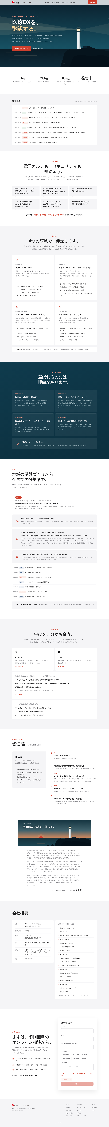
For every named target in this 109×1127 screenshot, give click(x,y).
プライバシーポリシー (82, 1115)
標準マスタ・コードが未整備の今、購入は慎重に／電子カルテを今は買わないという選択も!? (42, 683)
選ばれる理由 (55, 2)
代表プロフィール (81, 1107)
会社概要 (72, 2)
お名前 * (63, 1027)
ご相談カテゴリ (65, 1051)
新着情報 (68, 1107)
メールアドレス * (65, 1035)
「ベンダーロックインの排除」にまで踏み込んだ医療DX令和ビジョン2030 (37, 680)
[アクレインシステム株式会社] (21, 2)
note (93, 1110)
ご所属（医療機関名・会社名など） (70, 1043)
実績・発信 (65, 2)
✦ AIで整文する (67, 1079)
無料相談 (92, 2)
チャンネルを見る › (20, 694)
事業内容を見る (38, 48)
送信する (77, 1084)
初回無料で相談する (21, 48)
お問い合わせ (80, 1113)
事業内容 (47, 2)
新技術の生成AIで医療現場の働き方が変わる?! (28, 687)
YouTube (94, 1107)
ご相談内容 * (64, 1062)
